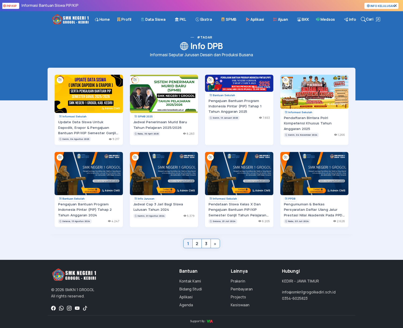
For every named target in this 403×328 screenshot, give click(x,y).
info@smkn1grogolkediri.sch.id (309, 292)
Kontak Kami (190, 281)
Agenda (186, 304)
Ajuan (282, 19)
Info (352, 19)
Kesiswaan (240, 304)
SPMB (230, 19)
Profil (126, 19)
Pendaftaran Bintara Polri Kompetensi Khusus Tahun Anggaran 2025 (308, 123)
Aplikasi (257, 19)
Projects (238, 297)
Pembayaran (242, 289)
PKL (182, 19)
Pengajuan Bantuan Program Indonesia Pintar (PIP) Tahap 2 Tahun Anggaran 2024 (85, 210)
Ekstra (205, 19)
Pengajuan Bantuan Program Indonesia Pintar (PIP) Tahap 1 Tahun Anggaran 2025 (235, 106)
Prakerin (238, 281)
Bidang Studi (190, 289)
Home (104, 19)
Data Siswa (155, 19)
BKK (305, 19)
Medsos (327, 19)
